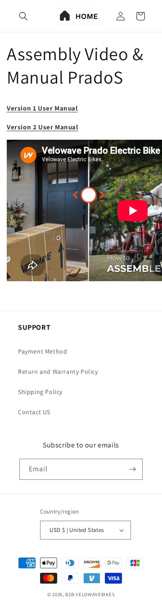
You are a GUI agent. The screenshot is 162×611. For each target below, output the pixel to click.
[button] (23, 16)
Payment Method (42, 351)
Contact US (34, 412)
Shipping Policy (40, 392)
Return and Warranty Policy (58, 371)
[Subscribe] (132, 469)
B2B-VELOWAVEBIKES (90, 594)
